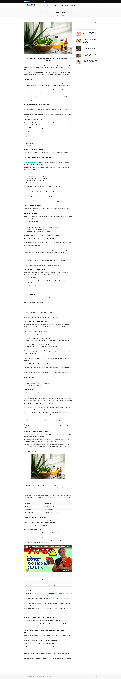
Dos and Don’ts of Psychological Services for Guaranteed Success (89, 48)
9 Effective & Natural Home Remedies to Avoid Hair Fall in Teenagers (48, 59)
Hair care (73, 5)
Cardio (48, 5)
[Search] (96, 5)
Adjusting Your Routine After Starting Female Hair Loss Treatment (43, 1)
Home (58, 15)
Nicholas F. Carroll (32, 664)
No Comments (52, 62)
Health (67, 5)
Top (96, 676)
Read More (48, 664)
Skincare (60, 5)
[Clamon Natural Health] (33, 5)
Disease (54, 5)
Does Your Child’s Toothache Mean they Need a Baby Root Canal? (89, 34)
